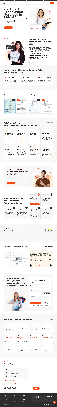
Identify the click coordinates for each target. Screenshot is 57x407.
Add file (47, 293)
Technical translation (8, 337)
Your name (32, 282)
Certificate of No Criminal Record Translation (21, 348)
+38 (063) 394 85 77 (12, 383)
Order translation (34, 204)
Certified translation (45, 337)
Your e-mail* (32, 285)
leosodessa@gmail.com (38, 399)
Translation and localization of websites (46, 348)
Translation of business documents (21, 338)
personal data (46, 305)
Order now (8, 27)
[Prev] (31, 265)
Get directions (36, 388)
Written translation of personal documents (8, 327)
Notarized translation (33, 337)
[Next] (51, 265)
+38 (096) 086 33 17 (11, 381)
